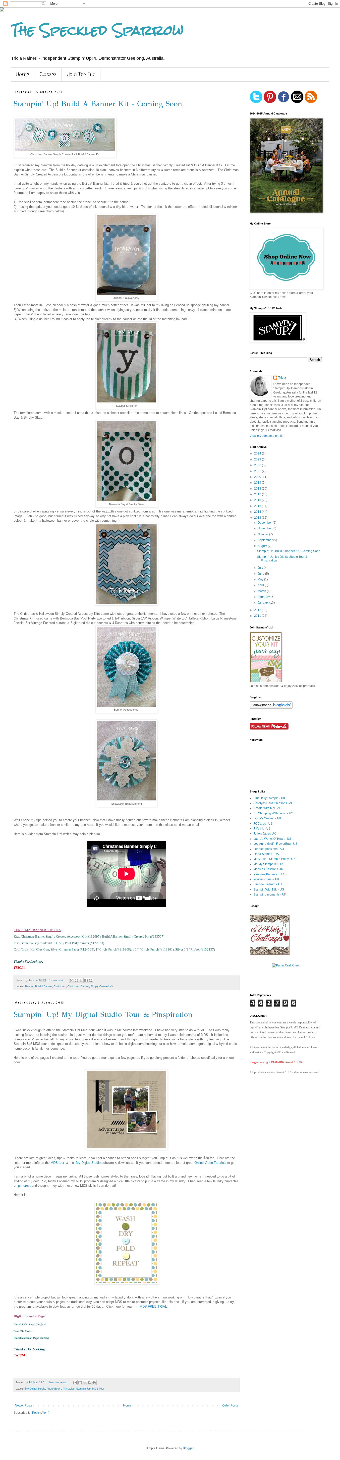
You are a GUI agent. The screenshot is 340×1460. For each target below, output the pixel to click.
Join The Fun (81, 74)
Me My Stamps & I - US (268, 864)
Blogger (188, 1448)
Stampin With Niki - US (268, 889)
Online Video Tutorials (210, 1163)
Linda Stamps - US (266, 854)
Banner (29, 986)
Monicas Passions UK (268, 869)
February (264, 597)
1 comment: (56, 980)
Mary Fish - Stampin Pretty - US (274, 859)
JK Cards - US (263, 823)
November (265, 528)
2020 (258, 477)
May (261, 579)
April (261, 585)
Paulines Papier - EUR (268, 874)
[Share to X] (81, 980)
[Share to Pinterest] (90, 980)
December (265, 522)
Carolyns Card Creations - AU (273, 803)
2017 (258, 494)
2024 (258, 453)
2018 (258, 488)
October (263, 534)
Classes (48, 74)
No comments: (58, 1382)
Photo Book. (54, 1388)
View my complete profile (266, 436)
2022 (258, 465)
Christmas (60, 986)
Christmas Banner (78, 986)
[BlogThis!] (76, 980)
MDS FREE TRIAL (153, 1306)
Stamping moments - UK (269, 894)
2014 (258, 511)
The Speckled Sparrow (97, 30)
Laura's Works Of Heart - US (272, 839)
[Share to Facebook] (85, 980)
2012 (258, 610)
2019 (258, 482)
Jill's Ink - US (262, 828)
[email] (297, 102)
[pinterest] (269, 102)
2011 (258, 616)
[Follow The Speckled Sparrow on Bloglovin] (271, 707)
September (265, 540)
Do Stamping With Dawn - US (273, 813)
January (263, 602)
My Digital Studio (89, 1163)
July (261, 567)
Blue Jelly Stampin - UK (269, 798)
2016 (258, 500)
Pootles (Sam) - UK (266, 879)
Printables (69, 1388)
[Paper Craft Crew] (285, 965)
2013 (258, 517)
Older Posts (230, 1405)
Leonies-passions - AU (268, 849)
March (262, 591)
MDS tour (58, 1163)
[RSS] (310, 102)
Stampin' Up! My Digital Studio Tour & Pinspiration (103, 1014)
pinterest (24, 1185)
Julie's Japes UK (264, 833)
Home (22, 74)
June (261, 573)
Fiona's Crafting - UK (267, 818)
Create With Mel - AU (267, 808)
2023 (258, 459)
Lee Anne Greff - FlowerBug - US (275, 843)
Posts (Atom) (40, 1412)
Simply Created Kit (102, 986)
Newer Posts (23, 1405)
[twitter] (256, 102)
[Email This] (71, 980)
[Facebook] (283, 102)
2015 (258, 506)
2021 (258, 471)
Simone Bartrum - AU (267, 884)
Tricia (282, 377)
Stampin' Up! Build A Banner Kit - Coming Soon (98, 103)
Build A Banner (43, 986)
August (263, 546)
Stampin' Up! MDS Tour (90, 1388)
